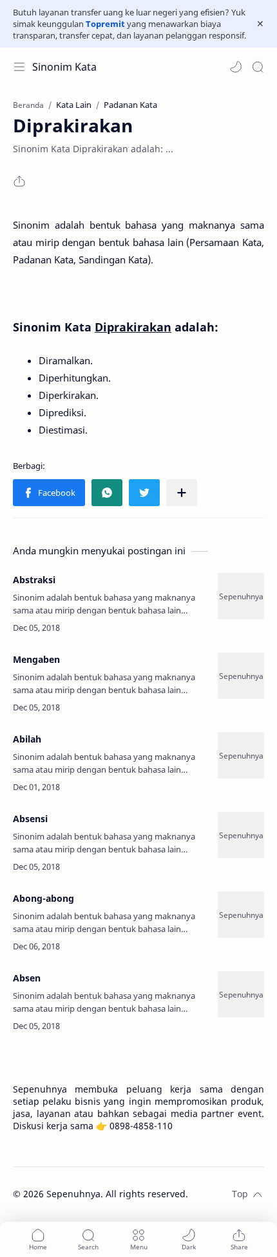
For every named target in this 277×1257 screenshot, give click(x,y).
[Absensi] (241, 835)
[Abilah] (241, 755)
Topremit (105, 24)
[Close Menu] (260, 24)
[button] (235, 66)
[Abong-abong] (241, 915)
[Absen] (241, 994)
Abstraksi (34, 580)
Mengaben (36, 659)
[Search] (257, 66)
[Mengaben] (241, 676)
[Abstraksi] (241, 596)
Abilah (27, 739)
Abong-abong (43, 898)
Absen (27, 978)
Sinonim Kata (64, 67)
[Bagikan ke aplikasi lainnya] (181, 492)
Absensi (30, 819)
